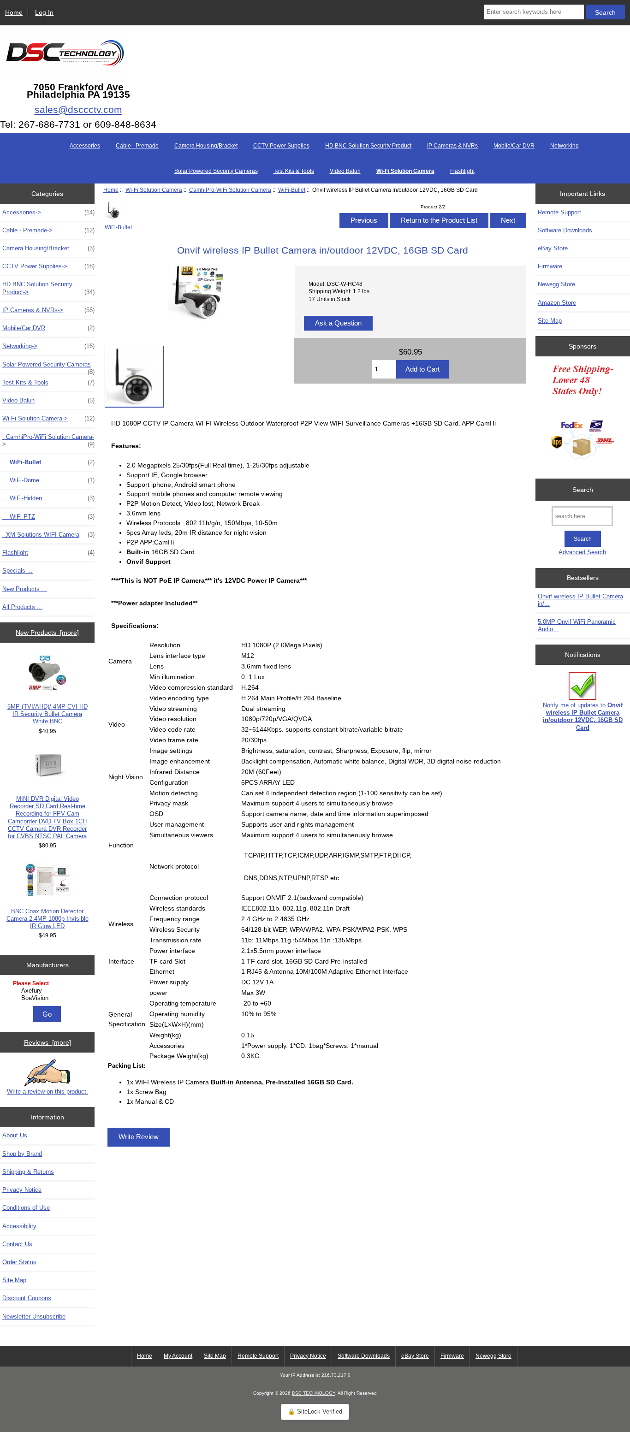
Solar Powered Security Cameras (216, 171)
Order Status (19, 1262)
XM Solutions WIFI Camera (48, 534)
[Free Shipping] (583, 414)
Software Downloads (565, 230)
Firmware (550, 266)
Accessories (85, 145)
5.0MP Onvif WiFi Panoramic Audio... (577, 625)
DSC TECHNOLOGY (313, 1393)
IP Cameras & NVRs (452, 145)
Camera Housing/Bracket (206, 145)
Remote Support (559, 212)
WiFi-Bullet (291, 190)
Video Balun (345, 171)
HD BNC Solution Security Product (368, 145)
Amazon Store (557, 302)
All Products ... (22, 607)
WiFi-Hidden (48, 498)
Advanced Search (582, 552)
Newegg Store (556, 284)
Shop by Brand (22, 1153)
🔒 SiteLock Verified (315, 1411)
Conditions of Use (26, 1207)
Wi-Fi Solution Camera (153, 190)
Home (14, 12)
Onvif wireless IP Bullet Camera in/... (580, 600)
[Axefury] (48, 990)
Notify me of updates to (583, 716)
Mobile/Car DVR (514, 145)
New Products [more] (47, 632)
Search (582, 489)
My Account (178, 1356)
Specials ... (17, 570)
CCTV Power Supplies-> (48, 266)
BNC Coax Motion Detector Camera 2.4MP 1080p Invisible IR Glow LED (47, 918)
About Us (14, 1135)
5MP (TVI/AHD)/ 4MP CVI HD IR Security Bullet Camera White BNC (47, 714)
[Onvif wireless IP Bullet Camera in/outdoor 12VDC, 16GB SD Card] (134, 376)
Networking (564, 145)
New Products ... (24, 589)
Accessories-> (48, 212)
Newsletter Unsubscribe (33, 1316)
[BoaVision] (48, 998)
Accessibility (19, 1226)
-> (48, 418)
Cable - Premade (137, 145)
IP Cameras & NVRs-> (48, 310)
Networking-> (48, 346)
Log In (44, 12)
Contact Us (17, 1244)
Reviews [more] (47, 1042)
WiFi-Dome (48, 480)
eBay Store (553, 248)
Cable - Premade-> (48, 230)
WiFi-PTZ (48, 516)
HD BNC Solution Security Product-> (48, 288)
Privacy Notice (22, 1189)
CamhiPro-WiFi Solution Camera (230, 190)
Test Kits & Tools (293, 171)
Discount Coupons (26, 1298)
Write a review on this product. (47, 1091)
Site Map (14, 1280)
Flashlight (462, 171)
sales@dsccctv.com (78, 109)
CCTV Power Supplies (281, 145)
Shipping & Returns (28, 1171)
